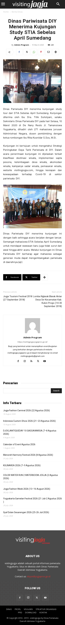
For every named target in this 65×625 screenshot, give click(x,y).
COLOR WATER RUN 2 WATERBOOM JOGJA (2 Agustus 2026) (30, 477)
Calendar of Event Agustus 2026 (19, 444)
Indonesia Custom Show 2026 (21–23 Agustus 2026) (29, 421)
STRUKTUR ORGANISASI (46, 609)
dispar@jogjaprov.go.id (38, 576)
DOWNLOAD (30, 612)
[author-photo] (32, 333)
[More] (55, 52)
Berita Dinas (17, 11)
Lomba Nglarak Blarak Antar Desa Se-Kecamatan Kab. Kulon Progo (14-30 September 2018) (47, 301)
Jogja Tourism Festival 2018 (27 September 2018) (17, 298)
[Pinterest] (41, 52)
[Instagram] (26, 361)
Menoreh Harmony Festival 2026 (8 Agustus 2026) (28, 455)
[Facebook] (19, 52)
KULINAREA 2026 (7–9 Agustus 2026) (22, 465)
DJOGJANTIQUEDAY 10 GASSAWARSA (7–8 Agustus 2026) (29, 432)
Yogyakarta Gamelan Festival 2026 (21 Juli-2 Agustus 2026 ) (32, 500)
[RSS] (32, 361)
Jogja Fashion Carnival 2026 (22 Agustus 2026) (26, 410)
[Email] (48, 52)
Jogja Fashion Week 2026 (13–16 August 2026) (26, 489)
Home (6, 11)
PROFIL (18, 609)
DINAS (9, 609)
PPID (20, 612)
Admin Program (21, 45)
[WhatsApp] (34, 52)
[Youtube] (45, 361)
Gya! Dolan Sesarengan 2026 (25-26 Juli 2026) (26, 512)
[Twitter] (26, 52)
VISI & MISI (28, 609)
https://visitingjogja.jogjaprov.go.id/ (32, 342)
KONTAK (43, 612)
